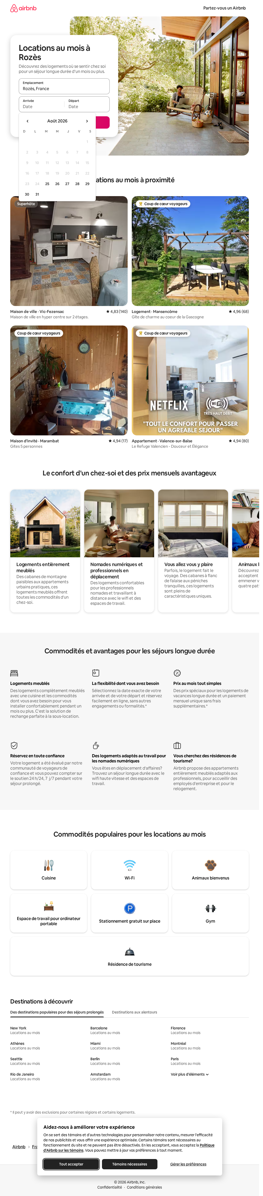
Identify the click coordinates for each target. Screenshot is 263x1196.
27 (67, 183)
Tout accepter (71, 1164)
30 (27, 194)
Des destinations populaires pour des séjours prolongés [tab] (57, 1012)
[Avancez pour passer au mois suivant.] (86, 121)
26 (57, 183)
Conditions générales (144, 1187)
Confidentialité (109, 1187)
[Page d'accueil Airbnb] (23, 8)
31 (37, 194)
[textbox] (41, 106)
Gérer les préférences (188, 1164)
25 (47, 183)
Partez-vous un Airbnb (224, 8)
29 (87, 183)
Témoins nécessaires (129, 1164)
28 (77, 183)
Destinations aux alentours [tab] (134, 1012)
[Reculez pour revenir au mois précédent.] (27, 121)
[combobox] (64, 88)
